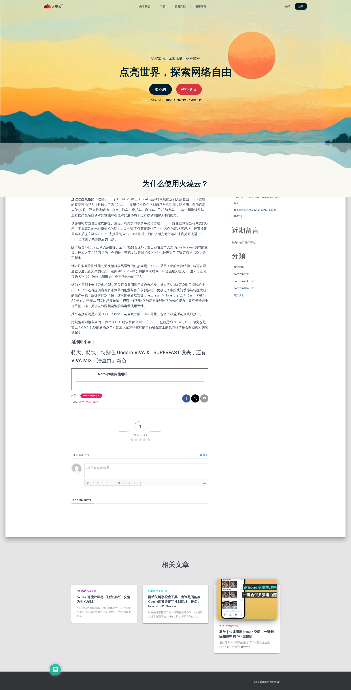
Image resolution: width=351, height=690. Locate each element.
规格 (95, 401)
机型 (88, 401)
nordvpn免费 (241, 274)
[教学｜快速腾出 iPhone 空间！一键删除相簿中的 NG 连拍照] (247, 599)
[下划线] (98, 483)
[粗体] (88, 483)
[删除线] (103, 483)
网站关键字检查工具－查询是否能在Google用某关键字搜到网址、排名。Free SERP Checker (174, 601)
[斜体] (93, 483)
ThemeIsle (269, 681)
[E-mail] (78, 388)
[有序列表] (108, 483)
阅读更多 (246, 646)
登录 (205, 455)
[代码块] (124, 483)
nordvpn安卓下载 (91, 396)
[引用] (118, 483)
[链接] (129, 483)
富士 (81, 401)
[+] (139, 482)
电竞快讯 (239, 295)
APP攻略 (239, 267)
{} (134, 482)
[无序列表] (113, 483)
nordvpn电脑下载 (244, 288)
